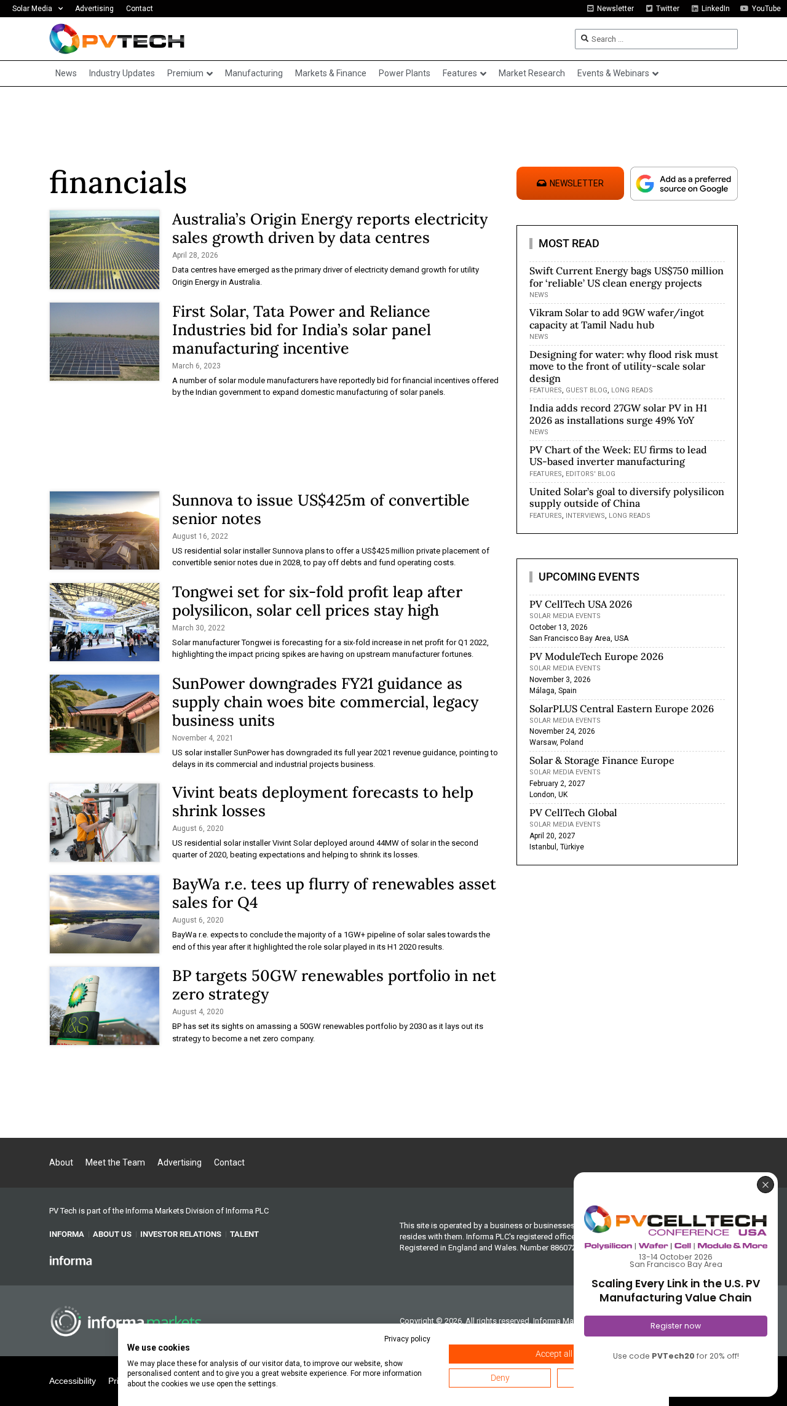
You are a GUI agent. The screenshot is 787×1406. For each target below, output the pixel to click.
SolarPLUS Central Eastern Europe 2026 (621, 708)
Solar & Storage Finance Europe (601, 760)
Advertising (94, 8)
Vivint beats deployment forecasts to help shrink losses (322, 801)
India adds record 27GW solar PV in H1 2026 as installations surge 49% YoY (618, 414)
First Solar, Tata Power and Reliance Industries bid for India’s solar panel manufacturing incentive (301, 329)
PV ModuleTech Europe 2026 (596, 656)
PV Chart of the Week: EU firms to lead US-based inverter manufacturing (618, 455)
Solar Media (32, 8)
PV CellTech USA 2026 (580, 604)
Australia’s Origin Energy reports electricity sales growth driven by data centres (330, 228)
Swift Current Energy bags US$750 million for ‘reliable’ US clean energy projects (626, 276)
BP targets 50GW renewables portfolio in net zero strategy (334, 985)
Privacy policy (407, 1339)
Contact (139, 8)
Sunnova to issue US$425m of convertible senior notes (321, 509)
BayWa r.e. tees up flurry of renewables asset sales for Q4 (334, 893)
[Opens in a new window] (70, 1259)
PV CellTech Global (573, 812)
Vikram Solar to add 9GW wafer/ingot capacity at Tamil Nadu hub (616, 318)
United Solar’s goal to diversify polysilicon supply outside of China (626, 497)
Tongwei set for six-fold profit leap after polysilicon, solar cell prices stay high (317, 601)
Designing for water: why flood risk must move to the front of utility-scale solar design (623, 366)
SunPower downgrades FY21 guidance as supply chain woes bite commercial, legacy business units (325, 701)
